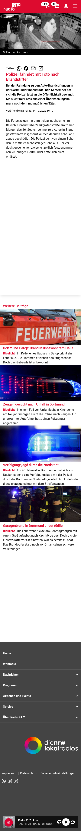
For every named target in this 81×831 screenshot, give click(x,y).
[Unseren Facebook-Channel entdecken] (10, 781)
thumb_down (59, 822)
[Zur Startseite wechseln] (12, 6)
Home (7, 653)
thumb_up (72, 822)
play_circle (65, 822)
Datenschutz (28, 773)
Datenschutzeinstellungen (58, 773)
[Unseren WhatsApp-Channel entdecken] (4, 781)
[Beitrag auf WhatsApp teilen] (19, 68)
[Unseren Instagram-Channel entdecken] (16, 781)
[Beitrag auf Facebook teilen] (26, 68)
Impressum (9, 773)
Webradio (9, 664)
